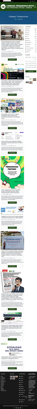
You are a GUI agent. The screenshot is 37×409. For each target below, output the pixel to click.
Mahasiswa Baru (28, 42)
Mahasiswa (28, 40)
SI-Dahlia (2, 384)
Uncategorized (22, 399)
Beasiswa (27, 34)
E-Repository (3, 378)
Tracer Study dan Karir (24, 397)
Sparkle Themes (31, 405)
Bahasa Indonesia (7, 0)
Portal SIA (2, 382)
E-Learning (3, 377)
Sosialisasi (28, 46)
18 (27, 65)
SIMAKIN (2, 389)
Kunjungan (28, 38)
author (7, 51)
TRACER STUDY (3, 390)
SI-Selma (2, 383)
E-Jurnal (2, 379)
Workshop (28, 51)
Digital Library (3, 381)
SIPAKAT (2, 388)
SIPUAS (2, 385)
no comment (12, 51)
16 (35, 63)
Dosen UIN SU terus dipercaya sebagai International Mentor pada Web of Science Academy (12, 143)
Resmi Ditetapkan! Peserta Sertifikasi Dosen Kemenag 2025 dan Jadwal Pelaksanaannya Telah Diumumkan (10, 191)
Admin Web (4, 194)
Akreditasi (28, 30)
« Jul (26, 73)
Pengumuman (28, 44)
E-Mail (2, 376)
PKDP (2, 387)
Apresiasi (27, 32)
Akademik (21, 376)
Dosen (27, 36)
